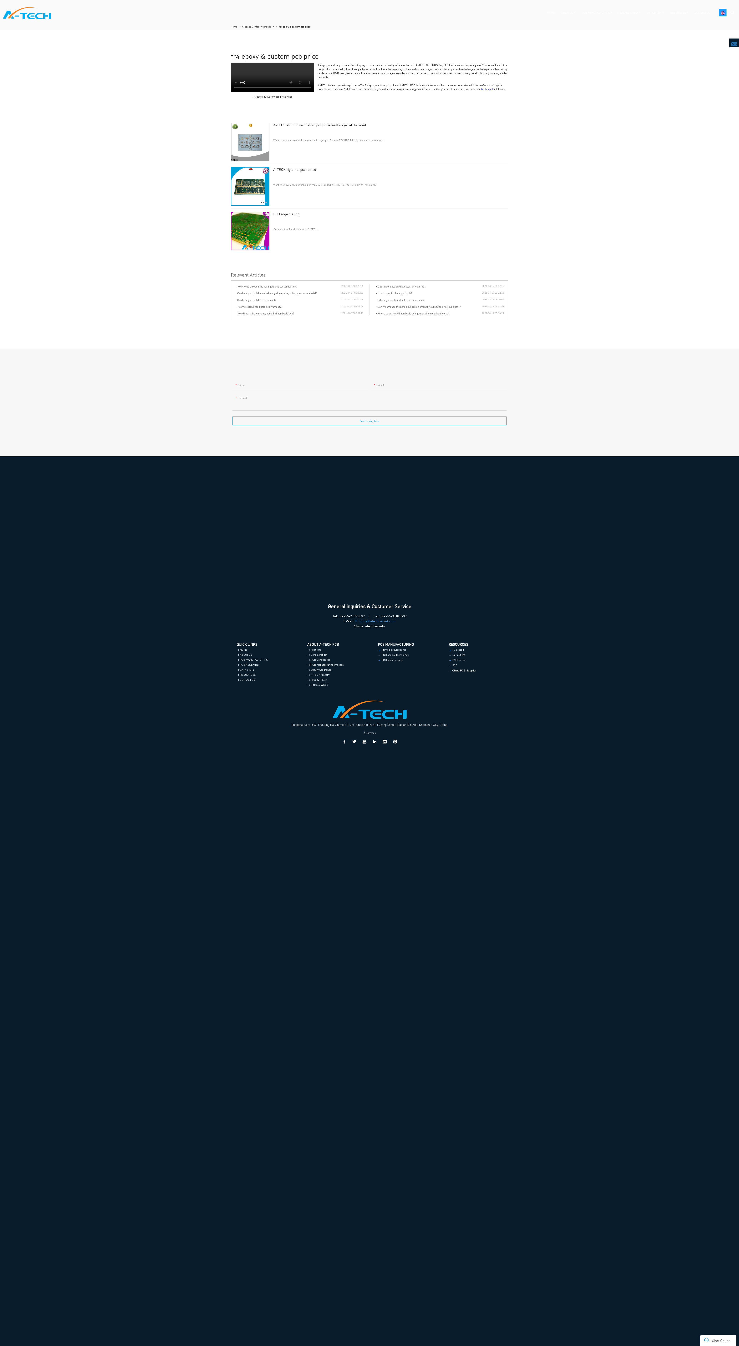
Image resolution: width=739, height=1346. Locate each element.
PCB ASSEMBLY (628, 12)
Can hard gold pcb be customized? (256, 300)
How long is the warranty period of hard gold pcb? (265, 313)
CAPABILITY (654, 12)
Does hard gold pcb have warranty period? (402, 286)
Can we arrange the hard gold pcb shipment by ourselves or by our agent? (419, 306)
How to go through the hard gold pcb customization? (267, 286)
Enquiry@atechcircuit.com (375, 621)
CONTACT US (702, 12)
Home (234, 26)
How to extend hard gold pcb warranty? (259, 306)
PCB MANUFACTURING (596, 12)
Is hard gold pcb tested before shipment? (401, 300)
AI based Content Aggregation (258, 26)
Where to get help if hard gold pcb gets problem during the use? (414, 313)
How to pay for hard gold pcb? (395, 293)
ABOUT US (567, 12)
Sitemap (371, 732)
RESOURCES (678, 12)
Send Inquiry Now (369, 421)
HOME (551, 12)
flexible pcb (486, 89)
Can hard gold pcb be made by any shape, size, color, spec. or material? (277, 293)
